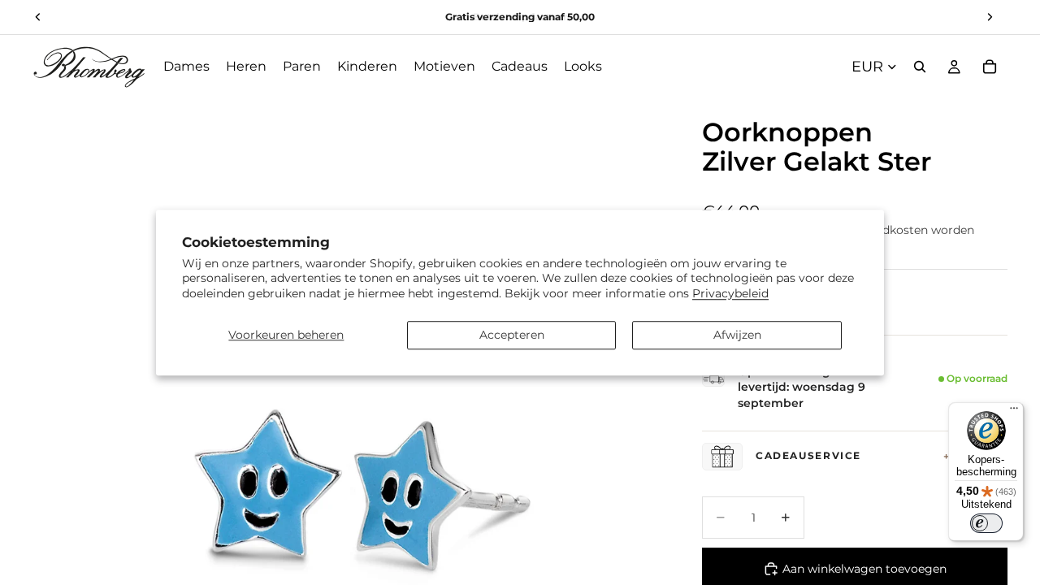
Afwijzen (737, 334)
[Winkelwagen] (990, 66)
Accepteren (511, 334)
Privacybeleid (730, 293)
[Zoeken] (920, 66)
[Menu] (1014, 412)
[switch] (986, 523)
